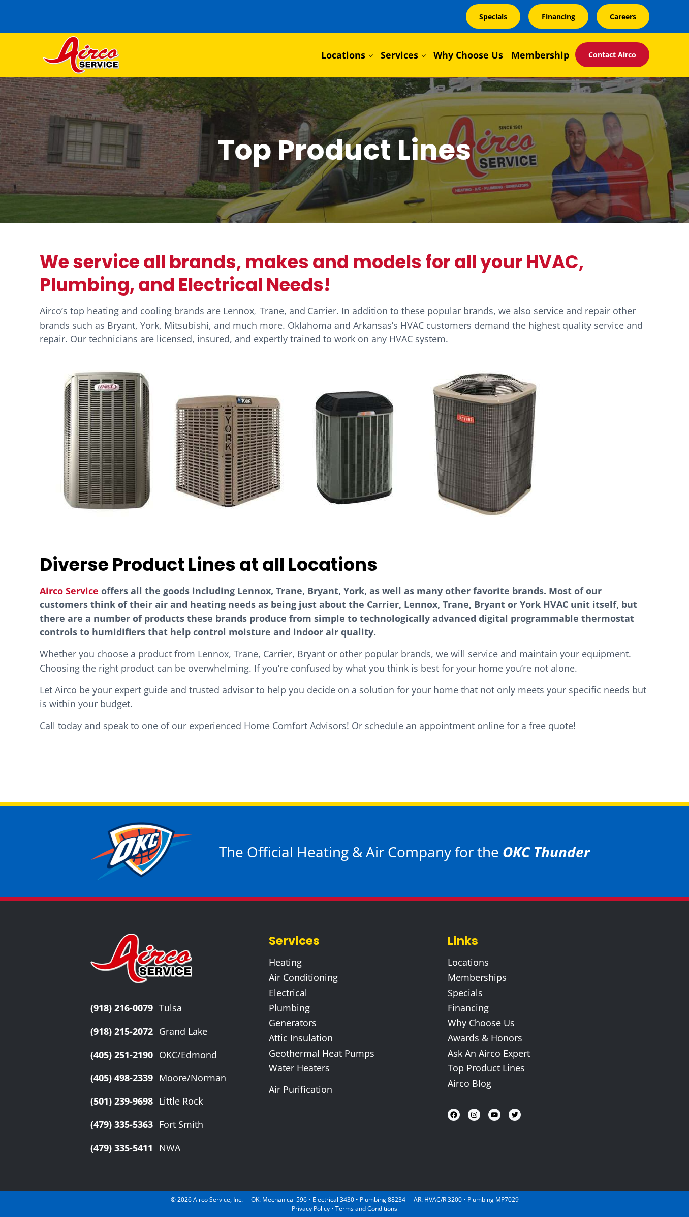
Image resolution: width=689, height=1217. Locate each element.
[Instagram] (474, 1115)
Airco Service (69, 591)
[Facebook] (454, 1115)
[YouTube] (494, 1115)
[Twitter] (515, 1115)
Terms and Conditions (366, 1208)
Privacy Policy (311, 1208)
